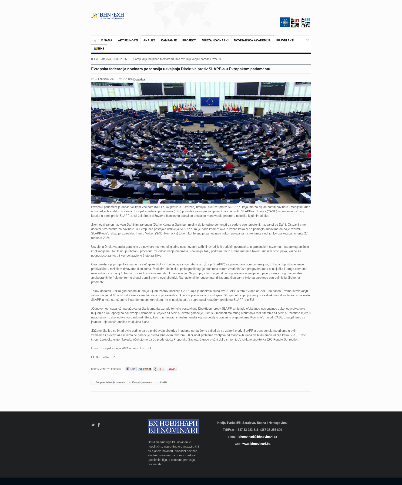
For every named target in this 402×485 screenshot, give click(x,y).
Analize (149, 40)
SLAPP (163, 382)
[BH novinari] (108, 15)
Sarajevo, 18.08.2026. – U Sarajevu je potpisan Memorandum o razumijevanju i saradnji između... (161, 59)
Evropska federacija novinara (110, 382)
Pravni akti (285, 40)
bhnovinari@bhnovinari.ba (257, 436)
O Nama (106, 40)
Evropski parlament (142, 382)
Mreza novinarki (215, 40)
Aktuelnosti (128, 40)
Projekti (189, 40)
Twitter (93, 425)
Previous (92, 59)
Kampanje (169, 40)
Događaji (139, 79)
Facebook (99, 425)
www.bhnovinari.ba (256, 443)
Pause (94, 59)
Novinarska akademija (252, 40)
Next (96, 59)
